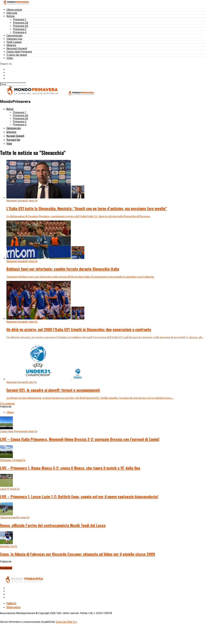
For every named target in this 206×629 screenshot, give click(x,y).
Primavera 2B (20, 25)
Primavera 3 (19, 29)
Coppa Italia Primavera (19, 51)
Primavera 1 (19, 19)
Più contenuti (7, 403)
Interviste (11, 12)
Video (9, 58)
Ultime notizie (14, 9)
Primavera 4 (19, 32)
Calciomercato (14, 35)
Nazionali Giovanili (16, 48)
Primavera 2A (20, 22)
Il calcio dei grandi (16, 54)
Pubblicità (11, 603)
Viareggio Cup (14, 38)
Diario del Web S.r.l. (66, 621)
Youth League (14, 42)
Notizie (10, 16)
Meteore (11, 45)
